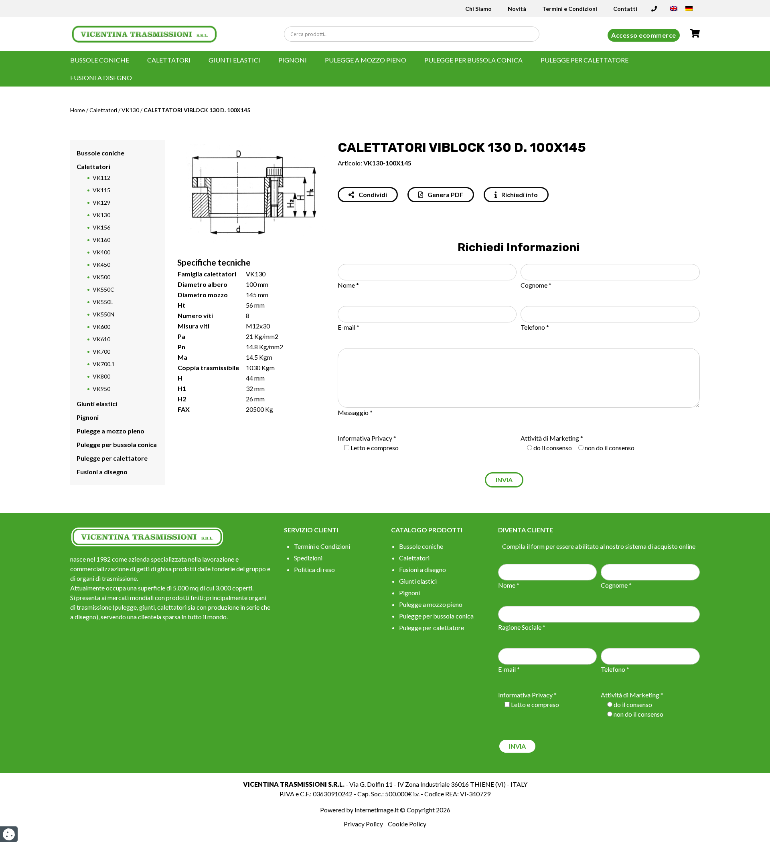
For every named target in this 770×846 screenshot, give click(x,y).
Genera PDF (444, 194)
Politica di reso (314, 569)
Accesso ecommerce (643, 35)
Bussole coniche (99, 60)
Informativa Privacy (365, 438)
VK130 (130, 110)
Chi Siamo (478, 8)
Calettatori (168, 60)
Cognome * (536, 285)
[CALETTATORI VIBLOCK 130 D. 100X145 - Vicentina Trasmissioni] (144, 33)
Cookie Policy (407, 824)
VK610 (101, 339)
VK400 (101, 252)
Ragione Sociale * (521, 627)
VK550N (103, 314)
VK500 (101, 277)
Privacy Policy (363, 824)
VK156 (101, 227)
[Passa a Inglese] (673, 11)
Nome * (348, 285)
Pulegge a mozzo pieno (365, 60)
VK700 (101, 351)
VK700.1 (104, 364)
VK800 (101, 376)
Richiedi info (519, 194)
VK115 (101, 190)
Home (77, 110)
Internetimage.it (377, 810)
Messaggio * (355, 412)
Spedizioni (308, 558)
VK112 (101, 177)
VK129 (101, 202)
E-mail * (348, 327)
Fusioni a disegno (101, 77)
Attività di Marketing (550, 438)
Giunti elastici (234, 60)
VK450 (101, 264)
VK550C (103, 289)
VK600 (101, 326)
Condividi (372, 194)
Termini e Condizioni (569, 8)
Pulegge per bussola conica (473, 60)
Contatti (625, 8)
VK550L (103, 301)
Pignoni (292, 60)
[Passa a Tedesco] (689, 11)
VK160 (101, 239)
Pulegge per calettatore (584, 60)
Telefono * (535, 327)
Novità (517, 8)
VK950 (101, 388)
